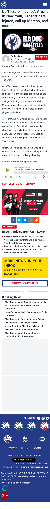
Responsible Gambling (39, 467)
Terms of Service (22, 467)
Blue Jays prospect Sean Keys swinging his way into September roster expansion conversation (25, 305)
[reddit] (36, 220)
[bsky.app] (25, 220)
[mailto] (31, 220)
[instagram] (43, 418)
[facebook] (13, 220)
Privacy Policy (8, 467)
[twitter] (19, 220)
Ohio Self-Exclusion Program (15, 482)
